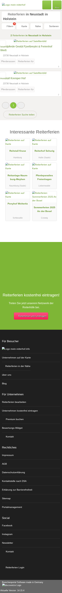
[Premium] (55, 132)
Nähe (38, 26)
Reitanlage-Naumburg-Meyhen (18, 177)
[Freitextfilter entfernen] (46, 4)
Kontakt (9, 436)
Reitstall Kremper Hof (12, 78)
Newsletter (7, 543)
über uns (6, 374)
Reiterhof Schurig (44, 151)
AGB (4, 463)
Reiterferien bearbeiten (14, 402)
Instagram (7, 534)
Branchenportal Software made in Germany (21, 584)
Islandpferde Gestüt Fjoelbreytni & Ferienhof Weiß (26, 48)
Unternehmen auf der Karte (16, 357)
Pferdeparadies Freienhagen (44, 177)
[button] (5, 105)
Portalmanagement (12, 507)
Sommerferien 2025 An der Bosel (44, 209)
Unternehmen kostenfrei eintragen (20, 410)
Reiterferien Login (14, 567)
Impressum (8, 455)
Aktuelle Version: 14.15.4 (12, 590)
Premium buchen (14, 419)
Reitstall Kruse (17, 151)
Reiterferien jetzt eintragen (32, 316)
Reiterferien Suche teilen (21, 114)
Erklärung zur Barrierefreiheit (17, 489)
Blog (4, 383)
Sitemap (6, 498)
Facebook (7, 525)
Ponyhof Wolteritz (18, 203)
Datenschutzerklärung (13, 472)
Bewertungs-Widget (12, 428)
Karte (24, 26)
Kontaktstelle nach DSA (14, 481)
